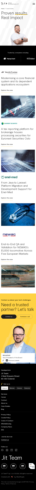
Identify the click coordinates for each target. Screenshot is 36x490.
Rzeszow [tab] (27, 388)
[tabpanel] (18, 374)
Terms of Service (10, 483)
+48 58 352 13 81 (6, 437)
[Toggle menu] (34, 4)
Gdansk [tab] (4, 388)
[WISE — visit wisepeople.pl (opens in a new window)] (12, 477)
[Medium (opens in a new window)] (16, 450)
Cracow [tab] (19, 388)
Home (2, 8)
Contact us (5, 440)
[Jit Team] (10, 4)
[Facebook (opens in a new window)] (2, 450)
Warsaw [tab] (12, 388)
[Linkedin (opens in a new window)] (11, 450)
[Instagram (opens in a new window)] (7, 450)
